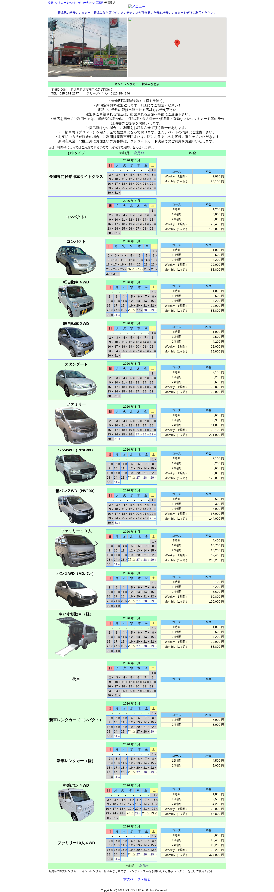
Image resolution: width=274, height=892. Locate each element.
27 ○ (139, 434)
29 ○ (153, 310)
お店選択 (98, 2)
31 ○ (117, 315)
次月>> (139, 153)
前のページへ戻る (137, 879)
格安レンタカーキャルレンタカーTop (69, 2)
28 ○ (146, 310)
